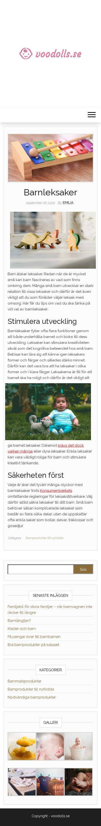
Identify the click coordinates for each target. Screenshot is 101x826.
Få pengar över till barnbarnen (34, 637)
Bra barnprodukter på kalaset (33, 645)
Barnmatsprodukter (24, 681)
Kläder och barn (22, 628)
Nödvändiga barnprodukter (32, 697)
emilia (68, 203)
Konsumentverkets (56, 490)
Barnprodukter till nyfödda (44, 538)
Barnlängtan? (19, 620)
